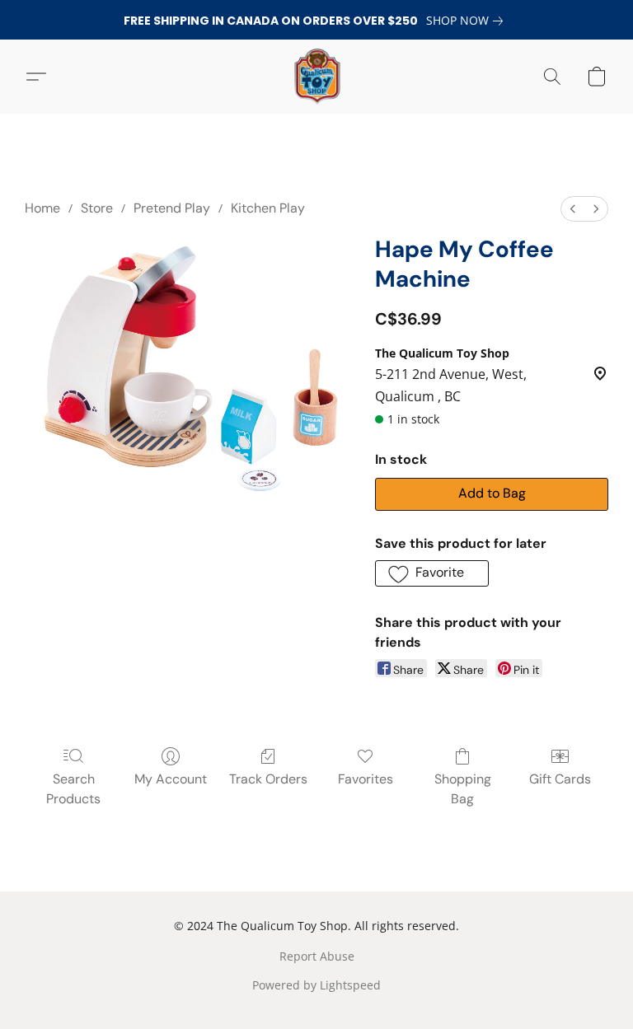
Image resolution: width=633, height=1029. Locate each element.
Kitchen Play (268, 208)
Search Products (73, 788)
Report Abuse (316, 956)
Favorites (365, 779)
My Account (170, 779)
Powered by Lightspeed (316, 985)
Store (97, 208)
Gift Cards (560, 779)
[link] (467, 20)
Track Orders (268, 779)
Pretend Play (172, 208)
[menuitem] (572, 209)
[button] (316, 76)
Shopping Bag (462, 788)
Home (42, 208)
